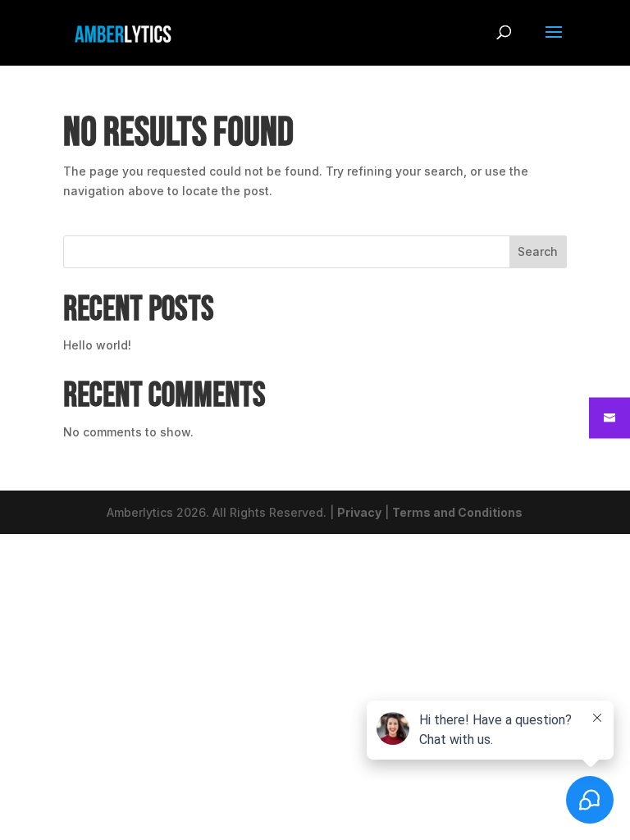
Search (538, 251)
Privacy (359, 512)
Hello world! (97, 345)
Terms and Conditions (457, 512)
